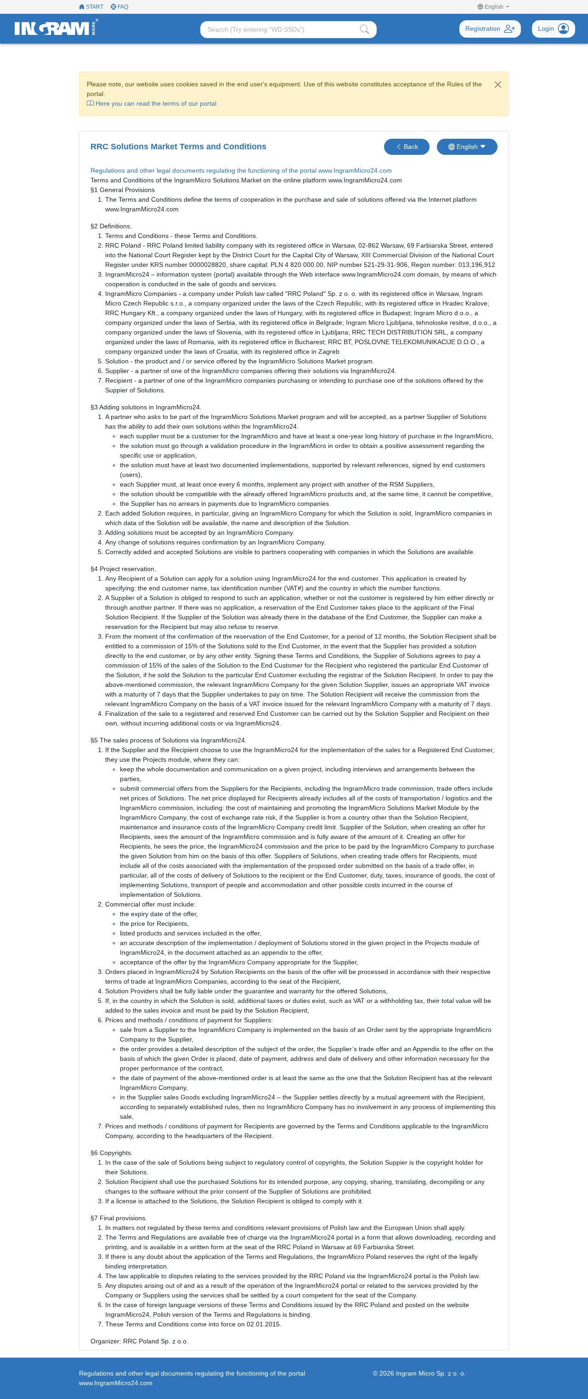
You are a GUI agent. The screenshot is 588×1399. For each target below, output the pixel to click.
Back (410, 146)
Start (94, 7)
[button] (493, 7)
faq (122, 7)
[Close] (498, 84)
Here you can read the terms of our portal (155, 103)
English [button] (467, 146)
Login (546, 28)
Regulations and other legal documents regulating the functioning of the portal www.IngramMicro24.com (241, 170)
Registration (482, 28)
